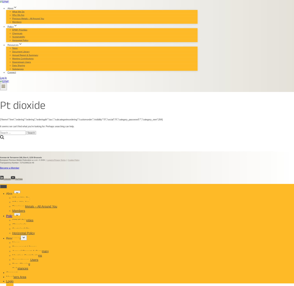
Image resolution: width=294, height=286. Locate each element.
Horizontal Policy (20, 40)
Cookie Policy (73, 160)
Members (16, 22)
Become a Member (9, 168)
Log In (3, 78)
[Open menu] (3, 86)
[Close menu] (3, 186)
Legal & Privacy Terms (56, 160)
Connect (12, 72)
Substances (18, 69)
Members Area (16, 277)
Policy (10, 216)
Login (9, 281)
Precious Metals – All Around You (28, 18)
